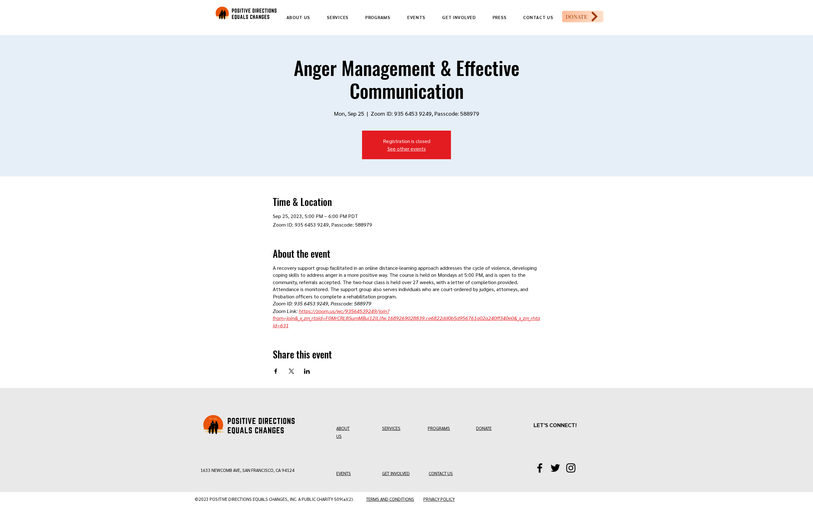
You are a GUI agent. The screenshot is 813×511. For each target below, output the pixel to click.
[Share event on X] (291, 371)
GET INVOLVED (396, 473)
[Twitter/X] (555, 468)
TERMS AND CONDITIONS (390, 499)
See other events (406, 148)
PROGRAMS (439, 428)
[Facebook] (540, 468)
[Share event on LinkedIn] (307, 371)
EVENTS (343, 473)
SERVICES (391, 428)
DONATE (484, 428)
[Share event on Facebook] (276, 371)
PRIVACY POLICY (439, 499)
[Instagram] (571, 468)
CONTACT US (441, 473)
